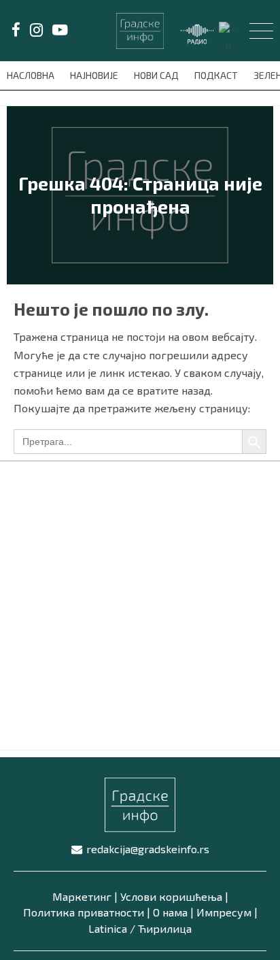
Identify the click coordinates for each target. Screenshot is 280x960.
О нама (170, 912)
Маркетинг (81, 896)
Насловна (31, 75)
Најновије (95, 75)
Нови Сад (157, 75)
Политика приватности (83, 912)
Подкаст (217, 75)
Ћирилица (165, 928)
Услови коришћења (171, 896)
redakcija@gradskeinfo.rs (147, 848)
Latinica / (111, 928)
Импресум (223, 912)
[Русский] (229, 36)
